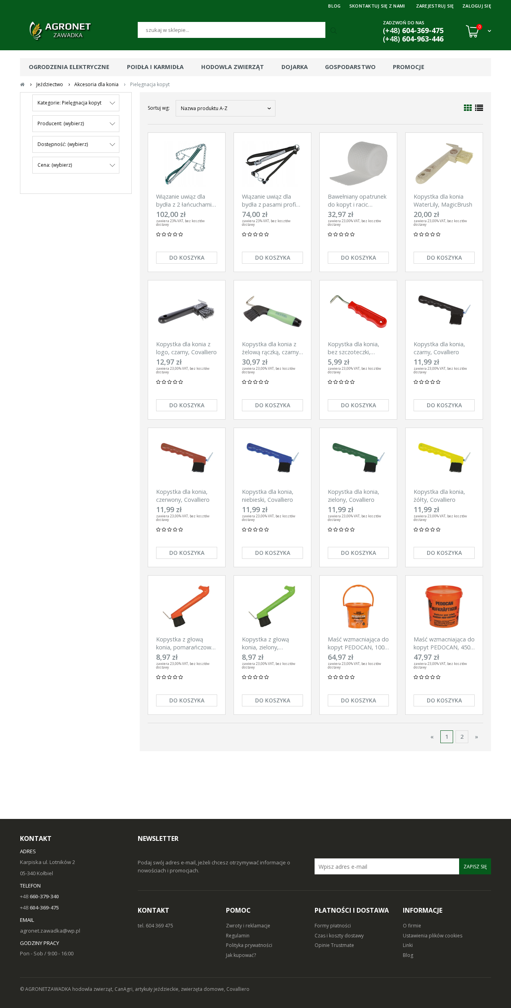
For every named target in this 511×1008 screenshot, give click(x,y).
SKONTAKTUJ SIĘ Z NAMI (377, 6)
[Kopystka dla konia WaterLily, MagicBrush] (444, 164)
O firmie (412, 925)
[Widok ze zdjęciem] (468, 108)
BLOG (334, 6)
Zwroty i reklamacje (248, 925)
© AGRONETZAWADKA (46, 989)
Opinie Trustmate (334, 945)
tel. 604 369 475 (155, 925)
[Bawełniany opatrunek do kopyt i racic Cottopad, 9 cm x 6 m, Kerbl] (358, 164)
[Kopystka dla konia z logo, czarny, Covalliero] (186, 311)
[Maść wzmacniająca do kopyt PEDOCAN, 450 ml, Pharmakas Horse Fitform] (444, 606)
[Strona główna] (79, 31)
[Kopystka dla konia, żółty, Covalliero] (444, 459)
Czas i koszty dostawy (339, 935)
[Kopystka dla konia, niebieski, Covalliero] (272, 459)
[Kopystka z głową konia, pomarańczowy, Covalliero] (186, 606)
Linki (408, 945)
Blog (408, 955)
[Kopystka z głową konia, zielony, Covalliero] (272, 606)
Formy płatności (333, 925)
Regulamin (238, 935)
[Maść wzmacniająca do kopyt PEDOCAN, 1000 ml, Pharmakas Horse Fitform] (358, 606)
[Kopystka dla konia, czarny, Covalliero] (444, 311)
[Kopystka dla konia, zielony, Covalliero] (358, 459)
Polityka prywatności (249, 945)
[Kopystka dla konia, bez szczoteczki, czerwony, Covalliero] (358, 311)
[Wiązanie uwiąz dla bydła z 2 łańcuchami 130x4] (186, 164)
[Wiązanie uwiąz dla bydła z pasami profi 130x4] (272, 164)
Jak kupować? (241, 955)
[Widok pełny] (479, 108)
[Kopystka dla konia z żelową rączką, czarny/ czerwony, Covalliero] (272, 311)
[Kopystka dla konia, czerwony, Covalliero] (186, 459)
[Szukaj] (334, 31)
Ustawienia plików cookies (432, 935)
